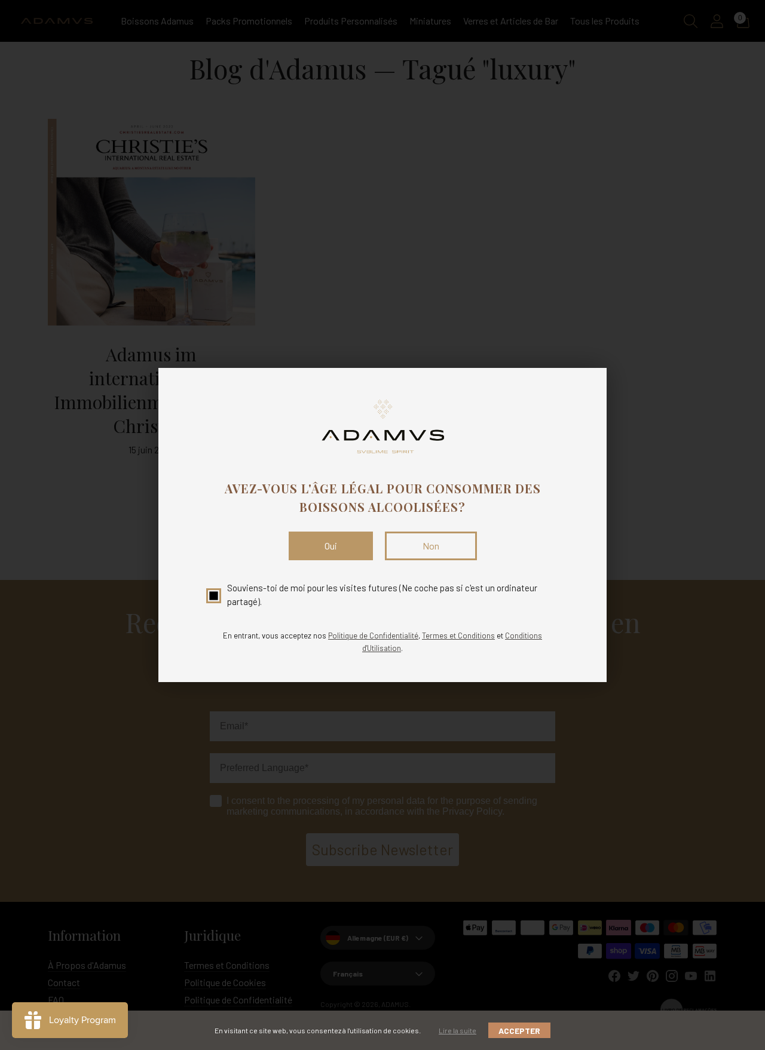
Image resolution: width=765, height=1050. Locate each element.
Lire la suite (457, 1030)
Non (431, 545)
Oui (331, 545)
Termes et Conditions (458, 635)
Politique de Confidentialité (373, 635)
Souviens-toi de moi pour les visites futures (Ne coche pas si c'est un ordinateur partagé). (382, 594)
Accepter (519, 1031)
